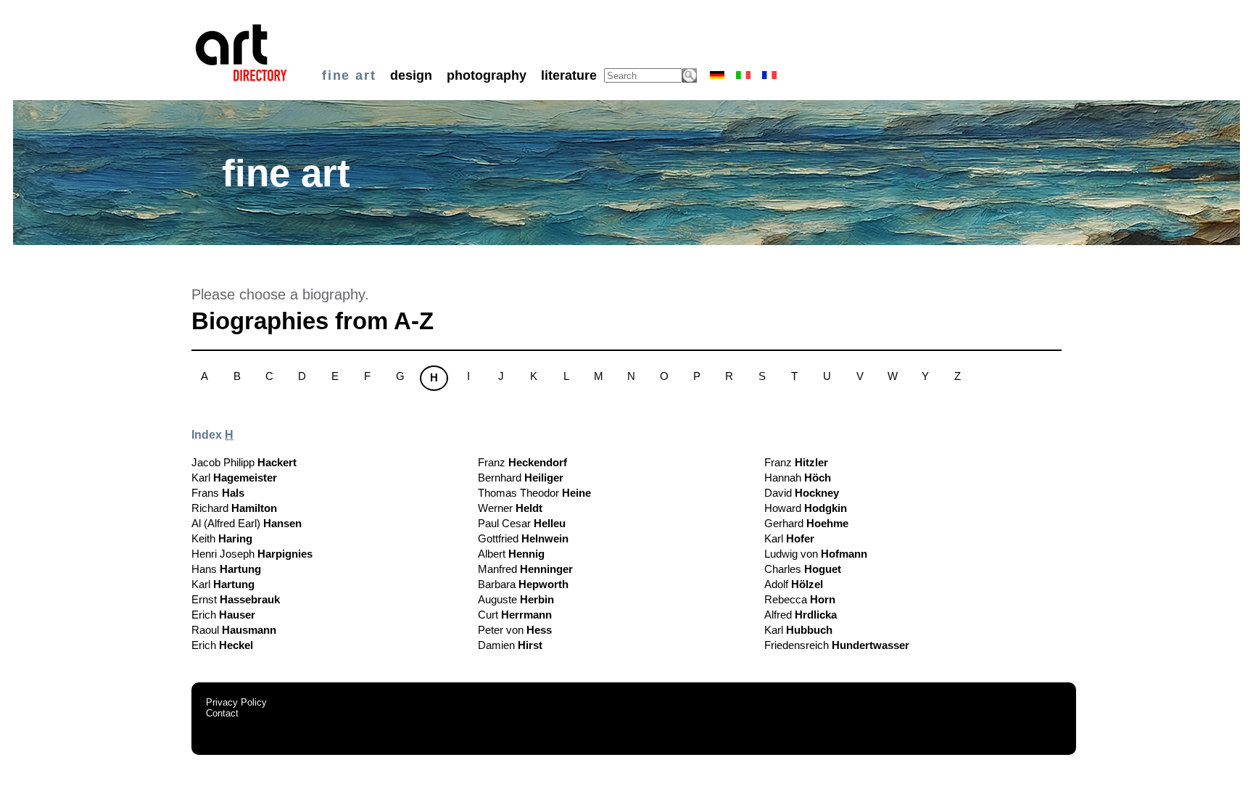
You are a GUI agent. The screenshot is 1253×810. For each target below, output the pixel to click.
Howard (805, 508)
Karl (234, 477)
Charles (802, 569)
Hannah (797, 477)
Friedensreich (836, 645)
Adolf (793, 584)
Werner (510, 508)
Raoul (233, 630)
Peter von (515, 630)
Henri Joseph (252, 553)
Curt (515, 614)
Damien (510, 645)
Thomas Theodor (534, 493)
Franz (522, 462)
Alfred (800, 614)
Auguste (516, 599)
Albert (511, 553)
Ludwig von (815, 553)
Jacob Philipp (244, 462)
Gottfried (523, 538)
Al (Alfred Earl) (246, 523)
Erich (223, 614)
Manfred (525, 569)
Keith (221, 538)
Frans (217, 493)
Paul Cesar (522, 523)
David (801, 493)
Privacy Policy (236, 702)
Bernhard (520, 477)
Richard (234, 508)
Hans (226, 569)
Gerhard (806, 523)
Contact (222, 713)
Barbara (523, 584)
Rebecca (799, 599)
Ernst (235, 599)
